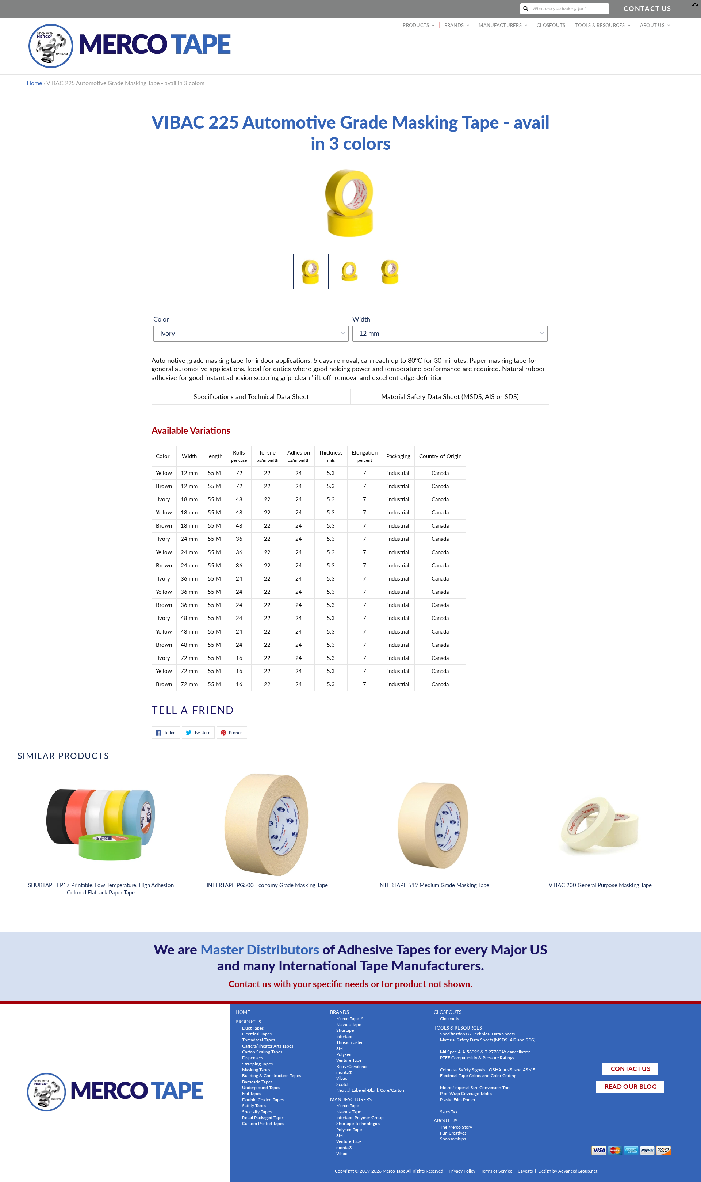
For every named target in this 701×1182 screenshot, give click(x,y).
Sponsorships (453, 1138)
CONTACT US (630, 1068)
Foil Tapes (251, 1093)
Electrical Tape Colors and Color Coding (478, 1075)
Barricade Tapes (257, 1081)
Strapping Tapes (257, 1063)
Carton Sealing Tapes (262, 1051)
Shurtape (345, 1030)
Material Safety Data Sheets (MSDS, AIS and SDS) (487, 1039)
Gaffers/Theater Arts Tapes (267, 1045)
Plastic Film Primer (457, 1099)
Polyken (344, 1054)
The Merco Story (456, 1126)
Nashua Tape (348, 1024)
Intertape (344, 1036)
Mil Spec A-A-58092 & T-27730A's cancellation (485, 1051)
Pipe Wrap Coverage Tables (466, 1093)
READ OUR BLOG (630, 1086)
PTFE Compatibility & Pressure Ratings (477, 1057)
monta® (344, 1072)
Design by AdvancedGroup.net (567, 1170)
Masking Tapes (256, 1069)
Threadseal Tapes (258, 1039)
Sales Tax (448, 1111)
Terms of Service (496, 1170)
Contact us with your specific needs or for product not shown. (350, 983)
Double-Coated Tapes (263, 1099)
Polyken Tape (349, 1129)
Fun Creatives (453, 1132)
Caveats (525, 1170)
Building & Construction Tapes (271, 1075)
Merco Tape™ (349, 1018)
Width (361, 319)
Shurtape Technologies (358, 1123)
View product (101, 832)
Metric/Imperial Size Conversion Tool (475, 1087)
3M (339, 1048)
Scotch (343, 1084)
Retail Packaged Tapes (263, 1117)
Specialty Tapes (257, 1111)
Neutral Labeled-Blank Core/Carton (370, 1089)
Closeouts (449, 1018)
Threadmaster (349, 1042)
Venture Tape (348, 1060)
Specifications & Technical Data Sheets (477, 1033)
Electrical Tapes (257, 1033)
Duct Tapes (253, 1027)
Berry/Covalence (352, 1066)
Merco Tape (347, 1105)
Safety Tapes (254, 1105)
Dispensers (252, 1057)
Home (34, 82)
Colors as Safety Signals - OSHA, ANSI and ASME (487, 1069)
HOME (242, 1012)
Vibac (341, 1077)
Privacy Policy (462, 1170)
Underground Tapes (261, 1087)
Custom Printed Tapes (263, 1123)
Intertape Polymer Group (360, 1117)
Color (161, 319)
